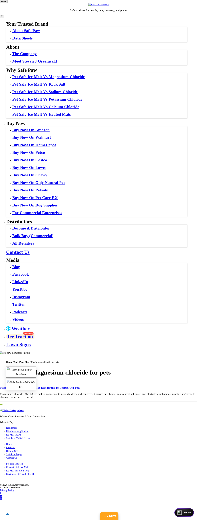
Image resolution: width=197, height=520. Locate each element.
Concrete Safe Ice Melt (17, 467)
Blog (16, 267)
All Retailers (23, 243)
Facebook (20, 274)
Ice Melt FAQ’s (13, 434)
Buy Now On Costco (29, 160)
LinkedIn (20, 282)
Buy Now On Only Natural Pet (38, 182)
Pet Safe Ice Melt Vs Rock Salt (38, 84)
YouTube (19, 289)
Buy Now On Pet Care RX (35, 197)
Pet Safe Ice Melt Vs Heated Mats (41, 114)
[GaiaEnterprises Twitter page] (1, 495)
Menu (3, 1)
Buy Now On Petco (28, 152)
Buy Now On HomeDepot (34, 145)
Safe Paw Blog (21, 362)
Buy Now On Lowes (29, 167)
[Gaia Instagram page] (1, 498)
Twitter (18, 304)
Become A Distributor (31, 228)
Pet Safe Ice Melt (14, 463)
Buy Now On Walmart (31, 137)
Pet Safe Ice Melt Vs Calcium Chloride (45, 107)
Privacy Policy (7, 490)
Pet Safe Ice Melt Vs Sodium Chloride (45, 92)
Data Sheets (22, 38)
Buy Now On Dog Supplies (35, 205)
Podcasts (19, 312)
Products (10, 447)
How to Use (12, 451)
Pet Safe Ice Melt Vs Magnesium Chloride (48, 77)
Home (9, 362)
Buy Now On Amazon (31, 130)
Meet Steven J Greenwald (34, 61)
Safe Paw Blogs (14, 454)
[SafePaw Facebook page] (1, 493)
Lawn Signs (18, 344)
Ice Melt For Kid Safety (17, 470)
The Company (24, 53)
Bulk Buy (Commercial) (32, 236)
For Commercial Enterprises (37, 212)
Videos (18, 319)
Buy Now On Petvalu (30, 190)
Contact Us (18, 252)
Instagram (21, 297)
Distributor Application (17, 431)
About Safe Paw (26, 30)
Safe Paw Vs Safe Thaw (18, 438)
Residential (11, 427)
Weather (20, 328)
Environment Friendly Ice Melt (21, 474)
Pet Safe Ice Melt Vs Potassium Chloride (47, 99)
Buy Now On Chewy (29, 175)
